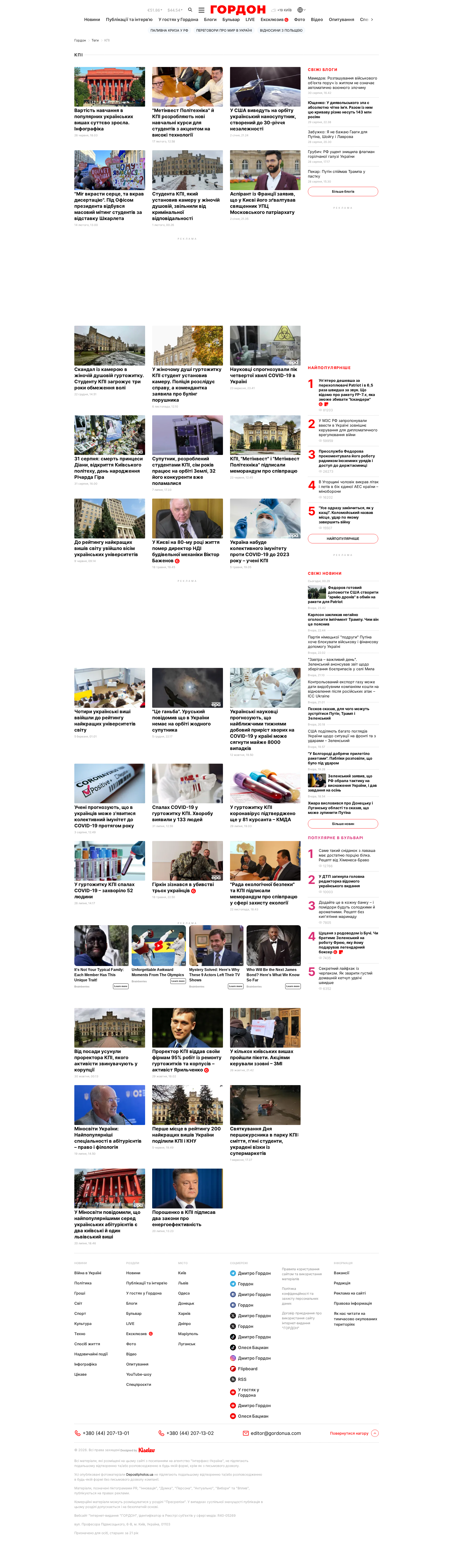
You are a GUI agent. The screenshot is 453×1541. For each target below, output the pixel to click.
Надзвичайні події (91, 1354)
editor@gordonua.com (276, 1433)
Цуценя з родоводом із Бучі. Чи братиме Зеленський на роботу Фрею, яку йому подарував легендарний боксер (348, 942)
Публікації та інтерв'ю (129, 19)
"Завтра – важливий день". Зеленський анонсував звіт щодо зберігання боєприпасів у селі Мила (342, 664)
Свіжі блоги (323, 69)
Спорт (80, 1313)
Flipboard (247, 1368)
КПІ (107, 40)
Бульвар (231, 19)
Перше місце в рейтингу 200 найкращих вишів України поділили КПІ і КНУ (186, 1135)
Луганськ (186, 1343)
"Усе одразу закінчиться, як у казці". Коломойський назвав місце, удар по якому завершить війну (346, 514)
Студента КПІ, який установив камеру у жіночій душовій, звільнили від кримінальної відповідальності (186, 206)
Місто (183, 1263)
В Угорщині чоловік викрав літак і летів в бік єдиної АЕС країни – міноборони (349, 486)
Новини (92, 19)
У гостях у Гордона (178, 19)
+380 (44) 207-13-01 (106, 1433)
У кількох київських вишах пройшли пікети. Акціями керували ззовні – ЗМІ (261, 1057)
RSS (242, 1379)
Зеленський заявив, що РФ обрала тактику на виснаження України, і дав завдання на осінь (342, 783)
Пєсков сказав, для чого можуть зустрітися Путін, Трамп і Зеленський (338, 713)
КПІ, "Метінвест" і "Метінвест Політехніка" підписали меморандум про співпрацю (264, 465)
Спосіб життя (87, 1343)
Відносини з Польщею (281, 30)
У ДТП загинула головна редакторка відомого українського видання (341, 881)
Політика (83, 1283)
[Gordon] (237, 10)
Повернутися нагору (349, 1433)
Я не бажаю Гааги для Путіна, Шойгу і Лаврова (337, 134)
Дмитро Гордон (254, 1273)
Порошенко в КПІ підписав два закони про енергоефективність (184, 1218)
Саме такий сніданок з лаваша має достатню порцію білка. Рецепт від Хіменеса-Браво (347, 855)
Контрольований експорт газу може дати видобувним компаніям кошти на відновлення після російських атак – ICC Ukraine (343, 688)
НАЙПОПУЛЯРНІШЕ (329, 367)
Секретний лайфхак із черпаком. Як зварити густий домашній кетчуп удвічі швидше (345, 975)
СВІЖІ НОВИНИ (325, 573)
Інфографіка (85, 1364)
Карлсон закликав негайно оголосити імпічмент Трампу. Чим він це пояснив (343, 619)
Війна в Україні (87, 1272)
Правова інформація (353, 1303)
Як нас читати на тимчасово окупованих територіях (355, 1319)
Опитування (341, 19)
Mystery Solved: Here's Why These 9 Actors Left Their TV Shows (214, 975)
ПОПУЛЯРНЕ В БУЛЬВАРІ (335, 837)
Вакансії (341, 1272)
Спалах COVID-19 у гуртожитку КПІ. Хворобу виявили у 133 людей (182, 813)
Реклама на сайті (350, 1293)
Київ (182, 1272)
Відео (317, 19)
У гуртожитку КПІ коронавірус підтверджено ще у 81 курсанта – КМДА (262, 813)
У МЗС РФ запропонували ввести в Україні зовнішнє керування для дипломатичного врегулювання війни (348, 427)
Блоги (210, 19)
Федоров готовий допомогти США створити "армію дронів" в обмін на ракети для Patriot (343, 594)
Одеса (184, 1293)
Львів (183, 1283)
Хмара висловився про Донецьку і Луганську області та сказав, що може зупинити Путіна (340, 808)
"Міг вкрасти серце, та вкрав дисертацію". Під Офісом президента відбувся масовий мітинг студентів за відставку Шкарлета (109, 206)
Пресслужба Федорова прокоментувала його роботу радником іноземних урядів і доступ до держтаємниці (347, 458)
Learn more (120, 986)
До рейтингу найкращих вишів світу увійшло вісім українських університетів (106, 548)
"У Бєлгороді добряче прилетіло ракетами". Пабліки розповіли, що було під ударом (340, 758)
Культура (83, 1323)
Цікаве (80, 1374)
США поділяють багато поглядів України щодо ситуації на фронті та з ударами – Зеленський (342, 736)
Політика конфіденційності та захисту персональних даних (300, 1296)
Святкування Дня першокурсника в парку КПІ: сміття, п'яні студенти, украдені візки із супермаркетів (264, 1141)
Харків (184, 1313)
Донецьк (186, 1303)
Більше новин (343, 824)
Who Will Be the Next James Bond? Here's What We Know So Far (273, 975)
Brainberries (81, 986)
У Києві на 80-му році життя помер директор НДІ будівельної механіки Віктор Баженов (186, 551)
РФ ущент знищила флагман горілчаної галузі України (341, 154)
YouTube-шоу (138, 1374)
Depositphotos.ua (139, 1474)
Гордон (80, 40)
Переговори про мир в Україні (224, 30)
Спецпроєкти (138, 1384)
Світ (78, 1303)
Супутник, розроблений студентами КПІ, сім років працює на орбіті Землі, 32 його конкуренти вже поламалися (184, 471)
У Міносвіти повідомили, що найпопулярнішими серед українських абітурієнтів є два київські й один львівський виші (107, 1224)
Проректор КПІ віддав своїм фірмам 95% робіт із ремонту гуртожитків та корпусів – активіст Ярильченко (187, 1061)
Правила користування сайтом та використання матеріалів (302, 1274)
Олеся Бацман (253, 1347)
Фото (299, 19)
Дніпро (184, 1323)
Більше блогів (343, 191)
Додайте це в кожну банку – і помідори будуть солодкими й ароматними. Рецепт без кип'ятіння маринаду (347, 909)
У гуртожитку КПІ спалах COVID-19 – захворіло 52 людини (104, 891)
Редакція (342, 1283)
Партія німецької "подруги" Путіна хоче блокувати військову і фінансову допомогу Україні (343, 642)
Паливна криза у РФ (169, 30)
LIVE (250, 19)
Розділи (132, 1263)
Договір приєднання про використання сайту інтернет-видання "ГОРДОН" (302, 1320)
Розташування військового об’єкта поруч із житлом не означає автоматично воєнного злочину (342, 83)
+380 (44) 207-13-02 (190, 1433)
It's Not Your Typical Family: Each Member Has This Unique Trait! (99, 975)
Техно (79, 1333)
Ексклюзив (273, 19)
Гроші (79, 1293)
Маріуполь (188, 1333)
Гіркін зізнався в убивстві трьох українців (183, 887)
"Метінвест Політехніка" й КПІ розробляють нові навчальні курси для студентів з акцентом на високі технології (183, 123)
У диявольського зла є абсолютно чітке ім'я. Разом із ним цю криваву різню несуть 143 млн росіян (340, 109)
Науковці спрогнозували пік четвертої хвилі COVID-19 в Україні (263, 375)
